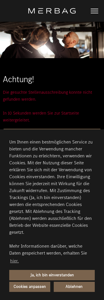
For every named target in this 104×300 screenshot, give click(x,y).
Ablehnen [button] (74, 286)
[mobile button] (94, 11)
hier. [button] (14, 261)
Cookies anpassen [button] (30, 286)
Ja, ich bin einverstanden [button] (52, 275)
